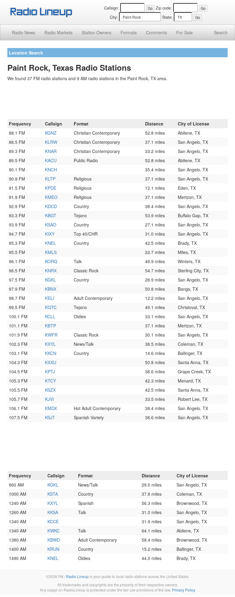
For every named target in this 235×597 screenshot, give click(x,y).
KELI (49, 298)
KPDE (50, 188)
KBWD (53, 540)
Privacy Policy (183, 589)
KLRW (51, 142)
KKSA (52, 512)
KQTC (51, 307)
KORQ (51, 261)
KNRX (51, 270)
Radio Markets (58, 32)
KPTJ (50, 371)
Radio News (23, 32)
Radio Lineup (77, 576)
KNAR (51, 151)
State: (167, 17)
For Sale (184, 32)
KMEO (51, 197)
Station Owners (96, 32)
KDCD (51, 206)
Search (221, 32)
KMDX (51, 408)
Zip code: (164, 8)
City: (114, 17)
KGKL (50, 280)
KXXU (50, 362)
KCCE (53, 521)
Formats (129, 32)
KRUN (53, 549)
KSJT (50, 417)
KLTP (50, 179)
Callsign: (111, 8)
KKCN (50, 353)
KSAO (50, 225)
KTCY (50, 381)
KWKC (53, 531)
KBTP (50, 326)
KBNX (50, 289)
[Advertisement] (117, 101)
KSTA (52, 494)
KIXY (49, 234)
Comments (156, 32)
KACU (51, 160)
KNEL (50, 243)
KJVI (49, 399)
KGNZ (51, 133)
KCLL (50, 316)
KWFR (51, 335)
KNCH (51, 169)
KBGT (50, 215)
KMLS (51, 252)
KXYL (50, 344)
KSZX (50, 390)
